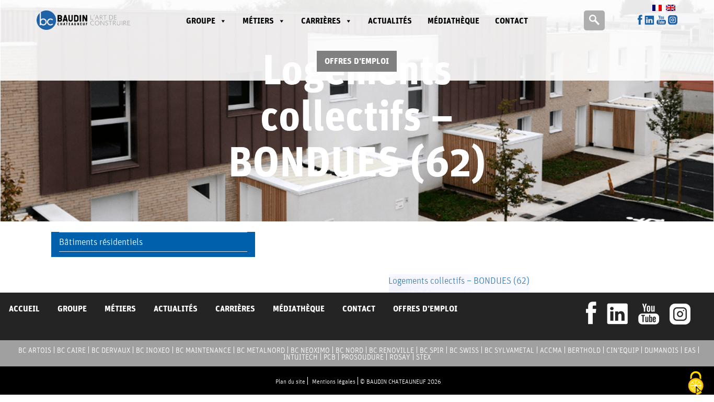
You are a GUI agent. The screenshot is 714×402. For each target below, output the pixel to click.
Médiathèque (453, 21)
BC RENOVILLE (391, 350)
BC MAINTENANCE (203, 350)
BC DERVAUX (110, 350)
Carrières (321, 21)
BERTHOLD (584, 350)
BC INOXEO (153, 350)
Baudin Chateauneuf (83, 20)
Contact (511, 21)
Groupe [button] (200, 21)
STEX (423, 357)
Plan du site (290, 381)
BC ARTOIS (34, 350)
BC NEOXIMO (310, 350)
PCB (330, 357)
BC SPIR (432, 350)
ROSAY (399, 357)
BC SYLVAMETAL (509, 350)
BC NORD (349, 350)
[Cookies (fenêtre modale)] (695, 384)
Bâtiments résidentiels (101, 241)
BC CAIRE (71, 350)
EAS (690, 350)
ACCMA (551, 350)
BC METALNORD (261, 350)
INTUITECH (300, 357)
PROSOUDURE (362, 357)
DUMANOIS (661, 350)
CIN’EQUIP (622, 350)
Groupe (72, 309)
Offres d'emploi (357, 61)
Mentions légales (333, 381)
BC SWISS (464, 350)
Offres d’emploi (425, 309)
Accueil (24, 309)
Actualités (390, 21)
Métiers (258, 21)
